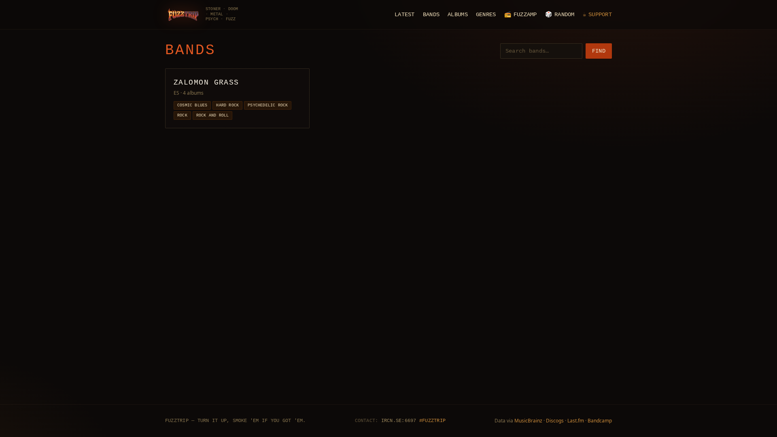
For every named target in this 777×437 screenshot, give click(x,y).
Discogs (555, 420)
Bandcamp (600, 420)
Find (598, 51)
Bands (431, 14)
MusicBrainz (528, 420)
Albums (458, 14)
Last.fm (575, 420)
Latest (405, 14)
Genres (486, 14)
